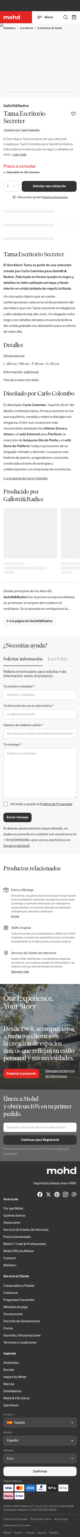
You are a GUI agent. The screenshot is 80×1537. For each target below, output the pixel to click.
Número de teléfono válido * (23, 725)
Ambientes (11, 1362)
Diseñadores (12, 1391)
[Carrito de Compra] (74, 17)
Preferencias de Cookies (17, 1525)
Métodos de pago (15, 1307)
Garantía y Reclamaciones (22, 1335)
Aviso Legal (60, 1519)
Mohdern (9, 1265)
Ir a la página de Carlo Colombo (25, 478)
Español (53, 1532)
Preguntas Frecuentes (18, 1300)
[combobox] (7, 1423)
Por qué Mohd (13, 1208)
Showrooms (11, 1222)
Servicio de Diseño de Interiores (25, 1229)
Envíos (15, 916)
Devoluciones (13, 1314)
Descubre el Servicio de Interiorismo (60, 1073)
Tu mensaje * (12, 744)
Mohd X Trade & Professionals (24, 1244)
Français (30, 1532)
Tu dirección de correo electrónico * (28, 705)
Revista (8, 1369)
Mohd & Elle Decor (16, 1398)
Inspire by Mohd (14, 1377)
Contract (9, 1258)
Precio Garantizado (17, 1236)
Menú (48, 17)
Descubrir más (20, 971)
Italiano (7, 1532)
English (18, 1532)
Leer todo (19, 154)
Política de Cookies (41, 1519)
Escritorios (26, 28)
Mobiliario (9, 28)
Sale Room (11, 1405)
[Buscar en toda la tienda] (65, 17)
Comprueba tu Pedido (18, 1285)
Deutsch (42, 1532)
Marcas (8, 1384)
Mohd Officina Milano (18, 1251)
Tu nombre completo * (19, 686)
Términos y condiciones (19, 1342)
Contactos (10, 1292)
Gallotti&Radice (16, 105)
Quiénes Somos (14, 1215)
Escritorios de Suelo (50, 28)
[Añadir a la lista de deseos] (73, 114)
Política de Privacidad (56, 804)
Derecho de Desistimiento (21, 1321)
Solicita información (55, 197)
